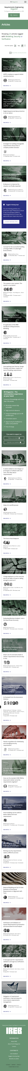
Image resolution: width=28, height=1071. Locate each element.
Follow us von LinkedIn (13, 438)
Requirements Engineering (14, 9)
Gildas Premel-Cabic (12, 335)
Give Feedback (14, 1053)
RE (14, 2)
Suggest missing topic (11, 221)
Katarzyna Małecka (17, 478)
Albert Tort (15, 896)
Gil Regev (10, 292)
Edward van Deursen (13, 860)
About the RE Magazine (14, 1044)
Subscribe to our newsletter (13, 442)
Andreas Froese (20, 711)
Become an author (14, 1058)
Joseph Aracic (16, 1005)
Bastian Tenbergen (12, 710)
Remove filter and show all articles (18, 52)
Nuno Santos (11, 377)
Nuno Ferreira (18, 377)
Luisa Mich (13, 512)
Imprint (14, 1064)
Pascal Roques (11, 823)
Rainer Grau (15, 254)
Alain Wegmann (16, 292)
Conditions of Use (14, 1066)
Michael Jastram (12, 665)
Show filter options (9, 45)
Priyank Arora (11, 627)
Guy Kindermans (16, 79)
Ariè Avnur (15, 785)
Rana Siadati (11, 587)
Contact (14, 1046)
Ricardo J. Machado (7, 379)
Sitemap (8, 1064)
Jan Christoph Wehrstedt (9, 713)
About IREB (14, 1041)
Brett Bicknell (11, 933)
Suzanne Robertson (12, 545)
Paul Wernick (17, 587)
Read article (6, 85)
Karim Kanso (18, 933)
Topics (15, 15)
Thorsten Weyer (12, 711)
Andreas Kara (19, 665)
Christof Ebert (16, 748)
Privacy (19, 1064)
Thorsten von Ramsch (18, 189)
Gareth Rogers (11, 154)
